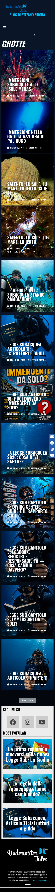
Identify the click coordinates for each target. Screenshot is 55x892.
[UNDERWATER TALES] (16, 8)
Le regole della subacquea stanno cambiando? (25, 294)
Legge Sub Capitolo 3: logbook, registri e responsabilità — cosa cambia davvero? (26, 558)
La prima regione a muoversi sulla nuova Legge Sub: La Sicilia (27, 754)
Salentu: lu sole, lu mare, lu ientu (27, 239)
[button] (27, 700)
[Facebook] (13, 722)
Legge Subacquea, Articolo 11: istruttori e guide (26, 349)
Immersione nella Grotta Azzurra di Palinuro (26, 136)
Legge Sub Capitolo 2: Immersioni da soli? (26, 619)
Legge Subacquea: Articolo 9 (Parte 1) (27, 675)
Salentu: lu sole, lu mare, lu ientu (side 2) (27, 188)
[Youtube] (42, 722)
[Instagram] (28, 722)
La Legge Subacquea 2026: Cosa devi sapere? (27, 457)
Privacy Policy (36, 880)
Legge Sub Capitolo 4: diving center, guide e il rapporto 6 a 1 (27, 509)
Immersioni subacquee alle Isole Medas (23, 84)
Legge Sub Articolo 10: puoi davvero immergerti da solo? (26, 401)
